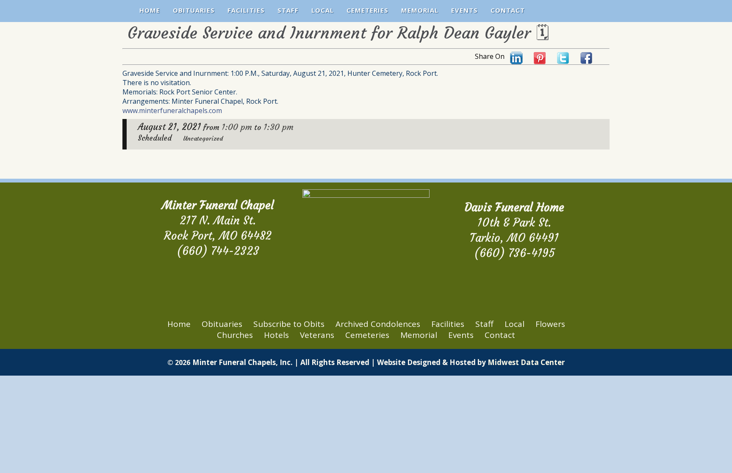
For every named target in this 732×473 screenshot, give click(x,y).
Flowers (550, 323)
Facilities (246, 10)
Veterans (317, 334)
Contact (508, 10)
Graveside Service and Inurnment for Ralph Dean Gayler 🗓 (338, 33)
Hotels (276, 334)
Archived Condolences (378, 323)
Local (322, 10)
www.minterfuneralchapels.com (172, 110)
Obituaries (194, 10)
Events (464, 10)
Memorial (419, 10)
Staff (288, 10)
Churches (235, 334)
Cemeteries (367, 10)
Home (149, 10)
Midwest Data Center (526, 362)
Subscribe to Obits (288, 323)
